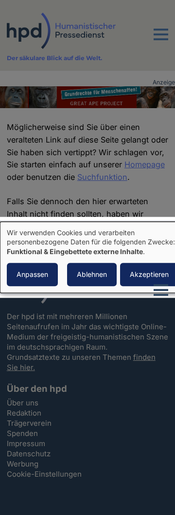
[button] (161, 40)
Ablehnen (92, 275)
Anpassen (32, 275)
